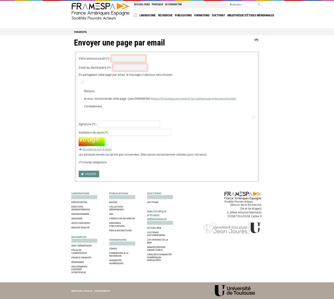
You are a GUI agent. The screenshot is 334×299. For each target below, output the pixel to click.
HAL (111, 214)
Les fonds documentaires (156, 234)
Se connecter (173, 4)
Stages (113, 248)
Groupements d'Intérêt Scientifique (79, 269)
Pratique (157, 4)
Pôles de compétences (79, 251)
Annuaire (76, 218)
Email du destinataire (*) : (95, 67)
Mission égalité (80, 227)
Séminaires (77, 262)
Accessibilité (102, 290)
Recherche (165, 15)
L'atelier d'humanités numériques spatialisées (159, 257)
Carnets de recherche (122, 218)
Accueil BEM (154, 227)
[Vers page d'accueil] (100, 11)
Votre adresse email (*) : (94, 58)
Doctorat (218, 15)
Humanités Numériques (116, 262)
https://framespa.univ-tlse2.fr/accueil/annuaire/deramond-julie (193, 99)
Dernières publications (117, 224)
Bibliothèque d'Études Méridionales (250, 15)
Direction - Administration (80, 208)
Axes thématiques (81, 245)
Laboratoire (148, 15)
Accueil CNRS (142, 4)
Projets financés (81, 257)
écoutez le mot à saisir (97, 149)
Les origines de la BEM (157, 241)
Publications (183, 15)
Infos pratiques (80, 223)
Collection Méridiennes (116, 208)
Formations (201, 15)
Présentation (79, 202)
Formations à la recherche (118, 254)
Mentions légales (81, 290)
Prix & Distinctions (120, 230)
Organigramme (80, 214)
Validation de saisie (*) (93, 132)
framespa (80, 32)
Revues (113, 202)
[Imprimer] (256, 40)
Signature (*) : (88, 124)
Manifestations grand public (156, 248)
